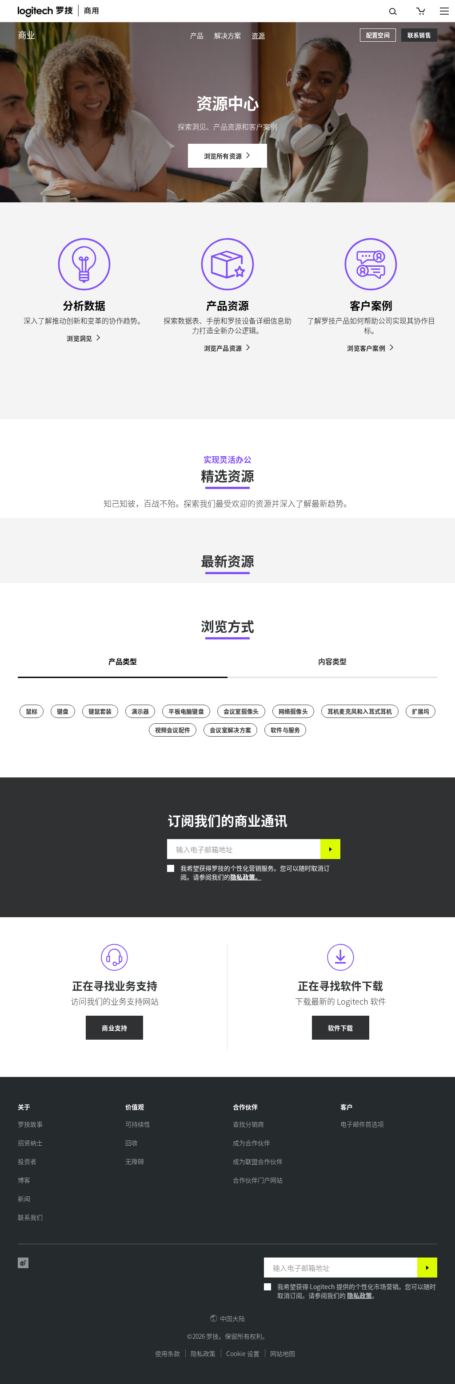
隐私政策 (359, 1295)
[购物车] (420, 11)
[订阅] (330, 849)
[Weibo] (23, 1263)
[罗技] (64, 10)
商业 (26, 34)
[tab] (123, 658)
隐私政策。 (245, 876)
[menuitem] (197, 35)
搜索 (393, 11)
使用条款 (167, 1353)
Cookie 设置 (242, 1353)
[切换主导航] (444, 10)
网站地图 (282, 1353)
